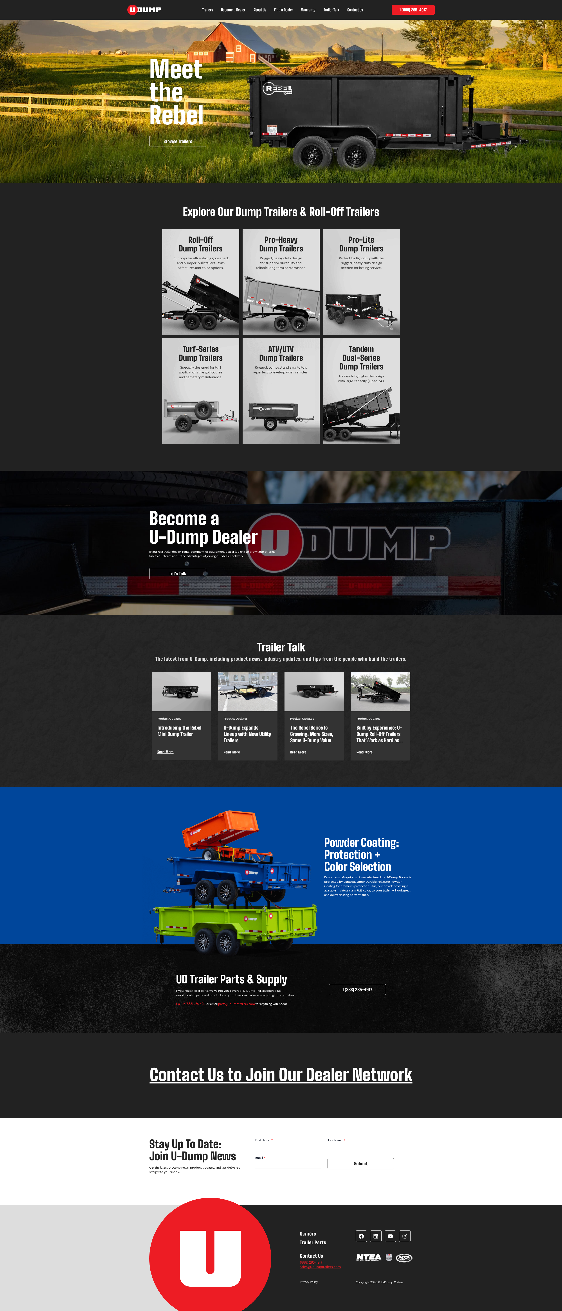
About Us (260, 10)
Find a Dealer (283, 10)
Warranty (308, 10)
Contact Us (355, 10)
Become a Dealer (233, 10)
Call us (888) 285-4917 (191, 1004)
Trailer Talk (331, 10)
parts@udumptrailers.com (236, 1004)
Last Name (335, 1140)
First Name (263, 1140)
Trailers (207, 10)
